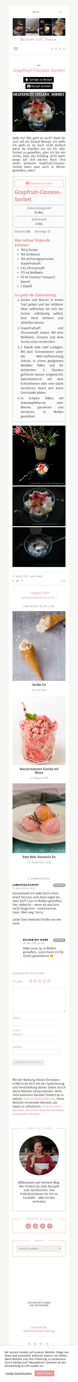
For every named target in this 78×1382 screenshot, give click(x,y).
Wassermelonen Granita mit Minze (39, 770)
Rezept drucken (40, 86)
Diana (38, 576)
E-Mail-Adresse (17, 1032)
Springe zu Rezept (40, 79)
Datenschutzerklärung (39, 1099)
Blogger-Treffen (40, 592)
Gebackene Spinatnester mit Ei (38, 597)
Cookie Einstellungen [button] (19, 1373)
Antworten (59, 885)
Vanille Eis (39, 685)
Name (16, 1017)
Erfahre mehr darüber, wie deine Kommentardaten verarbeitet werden (38, 1110)
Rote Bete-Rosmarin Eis (39, 857)
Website (16, 1046)
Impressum (39, 1327)
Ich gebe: (17, 981)
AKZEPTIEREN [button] (44, 1373)
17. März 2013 (20, 576)
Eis (38, 65)
